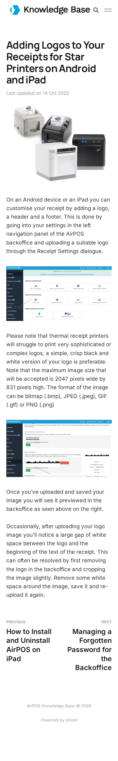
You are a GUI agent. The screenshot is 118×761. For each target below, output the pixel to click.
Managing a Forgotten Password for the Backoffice (89, 645)
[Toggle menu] (108, 10)
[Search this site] (96, 10)
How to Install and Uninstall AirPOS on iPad (29, 640)
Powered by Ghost (59, 719)
